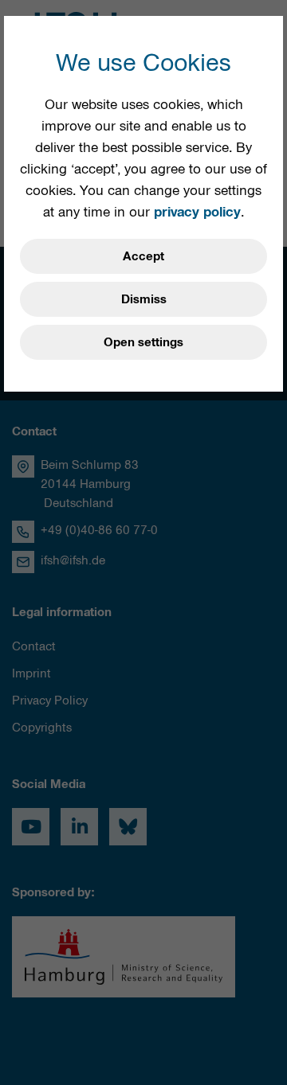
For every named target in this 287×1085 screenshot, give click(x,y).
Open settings (143, 342)
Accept (143, 256)
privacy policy (197, 212)
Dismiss (144, 299)
